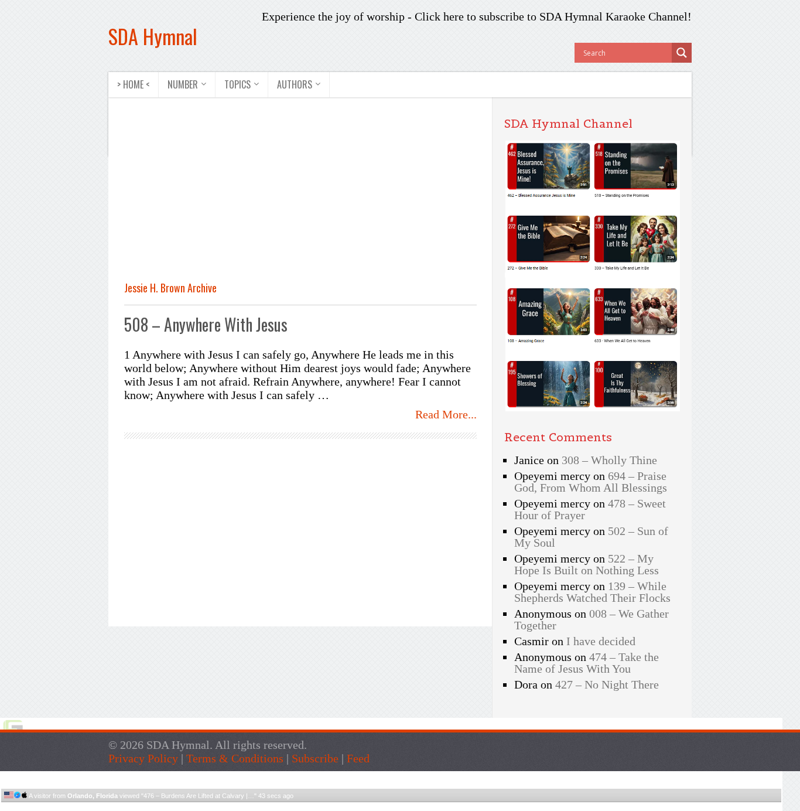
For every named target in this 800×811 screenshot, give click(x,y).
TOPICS (237, 84)
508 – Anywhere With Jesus (206, 324)
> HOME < (133, 84)
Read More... (446, 414)
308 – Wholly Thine (609, 460)
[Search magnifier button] (682, 53)
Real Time (388, 806)
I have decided (600, 641)
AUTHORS (294, 84)
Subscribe (315, 758)
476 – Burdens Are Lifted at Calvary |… (198, 795)
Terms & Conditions (234, 758)
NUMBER (182, 84)
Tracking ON (424, 806)
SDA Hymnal (152, 36)
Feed (358, 758)
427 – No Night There (607, 684)
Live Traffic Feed (391, 776)
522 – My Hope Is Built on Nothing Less (586, 564)
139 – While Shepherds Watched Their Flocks (592, 592)
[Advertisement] (222, 196)
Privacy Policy (143, 758)
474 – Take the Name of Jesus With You (586, 662)
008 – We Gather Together (591, 619)
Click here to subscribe (469, 16)
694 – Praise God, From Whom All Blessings (590, 481)
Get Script (355, 806)
